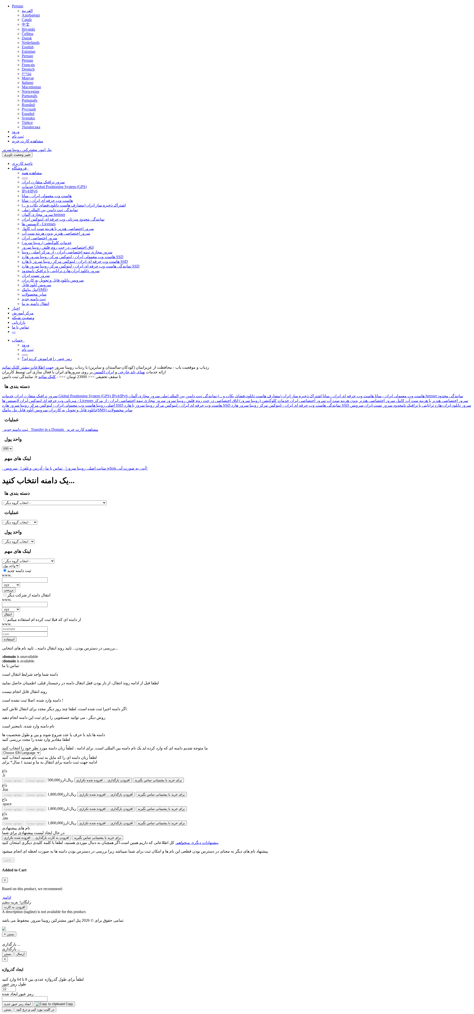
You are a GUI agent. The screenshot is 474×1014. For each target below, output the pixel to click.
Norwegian (30, 91)
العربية (27, 11)
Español (28, 114)
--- (14, 331)
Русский (29, 109)
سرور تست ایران (36, 275)
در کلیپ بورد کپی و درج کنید (35, 1009)
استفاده (9, 639)
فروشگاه (20, 168)
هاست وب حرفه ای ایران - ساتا (47, 200)
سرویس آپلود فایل (36, 285)
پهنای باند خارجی (131, 372)
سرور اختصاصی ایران (39, 238)
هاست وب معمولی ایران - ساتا (47, 196)
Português (29, 96)
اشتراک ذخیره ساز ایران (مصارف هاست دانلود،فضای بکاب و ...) (74, 205)
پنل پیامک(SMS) (34, 289)
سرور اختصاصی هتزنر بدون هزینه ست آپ (56, 233)
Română (28, 105)
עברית (26, 74)
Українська (31, 127)
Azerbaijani (31, 15)
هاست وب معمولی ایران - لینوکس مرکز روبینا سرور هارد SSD (72, 257)
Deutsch (28, 69)
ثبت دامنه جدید (34, 299)
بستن (7, 954)
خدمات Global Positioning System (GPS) (54, 187)
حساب (18, 340)
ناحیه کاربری (22, 163)
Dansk (27, 38)
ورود (16, 132)
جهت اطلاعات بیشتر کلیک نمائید (28, 367)
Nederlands (31, 42)
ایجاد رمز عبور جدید (17, 1004)
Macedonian (31, 87)
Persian (17, 6)
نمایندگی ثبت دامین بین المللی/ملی (50, 210)
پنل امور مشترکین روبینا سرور (27, 150)
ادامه (8, 860)
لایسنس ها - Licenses (39, 224)
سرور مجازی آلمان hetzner (43, 214)
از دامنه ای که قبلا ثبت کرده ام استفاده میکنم (44, 619)
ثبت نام (18, 136)
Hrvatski (28, 29)
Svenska (28, 118)
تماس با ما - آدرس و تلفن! (41, 468)
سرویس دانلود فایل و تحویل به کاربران (53, 280)
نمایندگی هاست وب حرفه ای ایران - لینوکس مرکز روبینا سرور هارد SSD (80, 266)
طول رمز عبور (14, 984)
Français (28, 65)
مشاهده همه (32, 173)
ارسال (20, 954)
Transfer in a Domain (47, 429)
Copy (69, 1004)
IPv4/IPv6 (30, 191)
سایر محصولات (34, 294)
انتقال (8, 614)
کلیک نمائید (47, 377)
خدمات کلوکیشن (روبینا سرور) (47, 243)
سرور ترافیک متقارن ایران (43, 182)
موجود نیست (13, 780)
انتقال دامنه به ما (35, 304)
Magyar (28, 78)
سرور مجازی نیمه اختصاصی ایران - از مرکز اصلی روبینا (67, 252)
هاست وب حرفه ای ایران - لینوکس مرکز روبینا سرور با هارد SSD (75, 261)
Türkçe (27, 122)
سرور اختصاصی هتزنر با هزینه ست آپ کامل (58, 229)
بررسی (9, 590)
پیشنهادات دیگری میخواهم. (196, 843)
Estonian (28, 51)
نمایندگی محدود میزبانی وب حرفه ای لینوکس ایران (63, 219)
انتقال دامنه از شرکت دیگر (28, 595)
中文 (26, 24)
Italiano (27, 82)
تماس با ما (20, 327)
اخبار (16, 308)
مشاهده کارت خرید (27, 141)
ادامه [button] (7, 897)
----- (25, 177)
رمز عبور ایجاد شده (18, 994)
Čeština (27, 34)
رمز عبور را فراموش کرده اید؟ (47, 359)
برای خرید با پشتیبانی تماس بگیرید (158, 780)
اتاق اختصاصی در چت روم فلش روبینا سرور (58, 247)
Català (27, 20)
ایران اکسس (103, 372)
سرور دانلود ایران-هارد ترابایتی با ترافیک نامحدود (60, 271)
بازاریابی (18, 322)
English (28, 47)
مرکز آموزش (23, 313)
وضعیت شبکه (23, 318)
